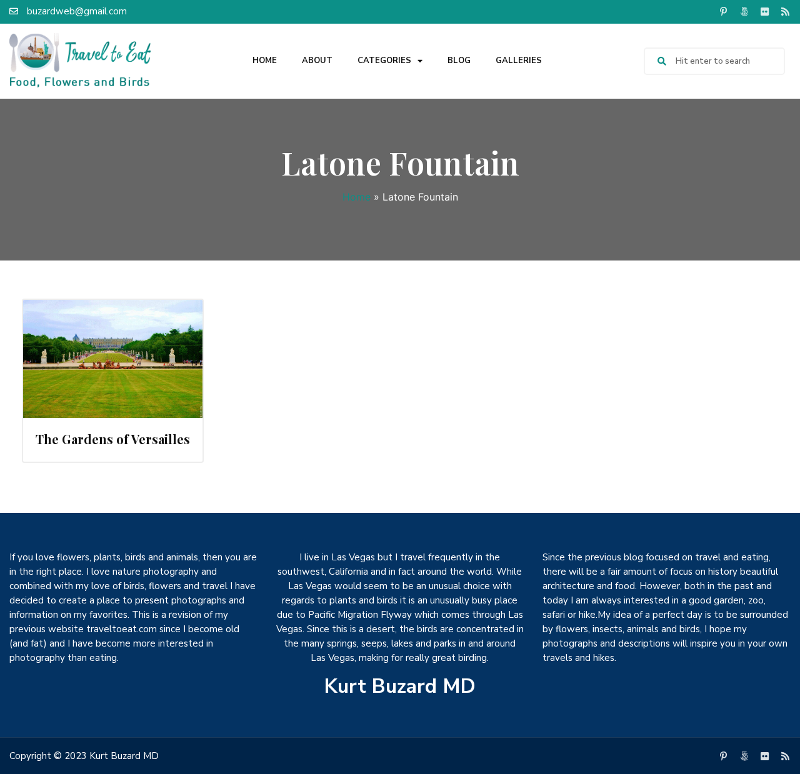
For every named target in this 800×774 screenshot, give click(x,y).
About (317, 60)
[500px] (743, 11)
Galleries (519, 60)
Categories (384, 60)
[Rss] (785, 11)
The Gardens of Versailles (113, 438)
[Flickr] (764, 11)
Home (264, 60)
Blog (459, 60)
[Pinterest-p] (723, 11)
